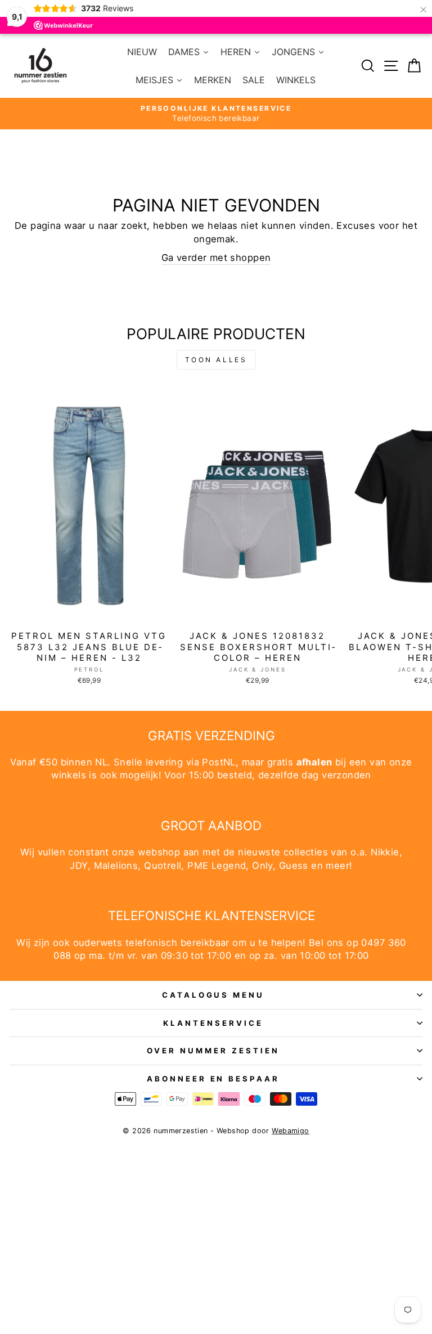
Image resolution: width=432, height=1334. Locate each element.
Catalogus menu (213, 994)
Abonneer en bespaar (213, 1078)
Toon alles (216, 359)
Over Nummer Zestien (213, 1050)
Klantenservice (213, 1022)
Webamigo (290, 1130)
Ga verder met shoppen (216, 257)
